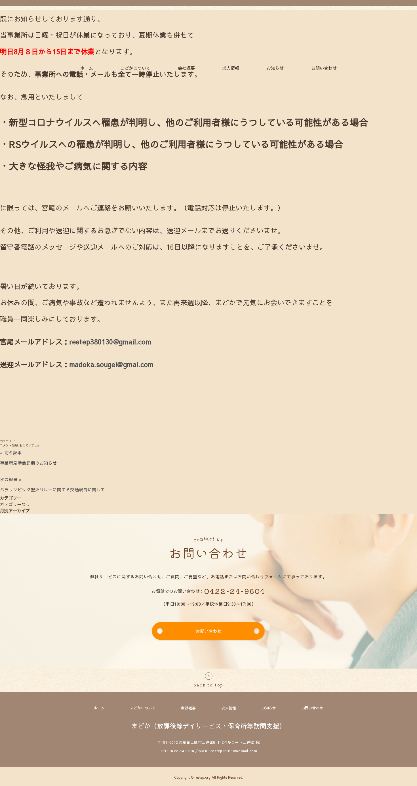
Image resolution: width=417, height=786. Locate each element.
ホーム (86, 68)
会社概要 (186, 68)
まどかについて (135, 68)
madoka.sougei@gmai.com (112, 364)
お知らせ (275, 68)
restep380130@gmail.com (110, 341)
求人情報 (230, 68)
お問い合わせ (324, 68)
